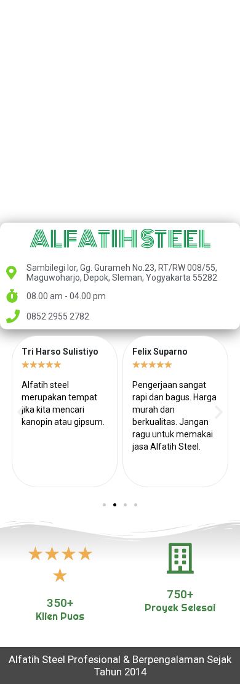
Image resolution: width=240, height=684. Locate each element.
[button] (21, 412)
